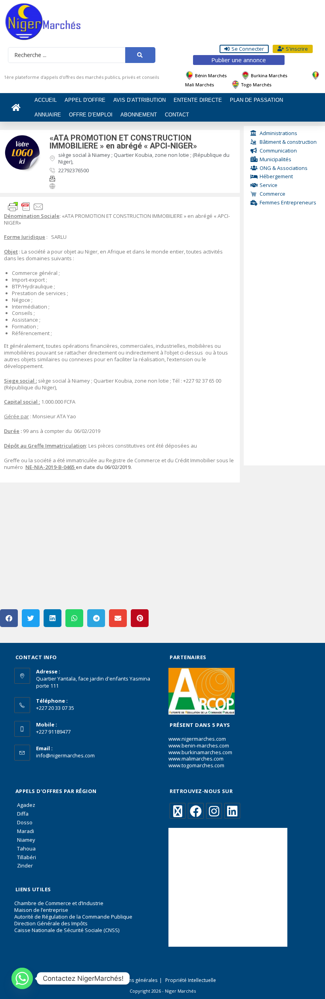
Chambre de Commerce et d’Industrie (58, 903)
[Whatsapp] (22, 978)
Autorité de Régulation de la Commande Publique (73, 916)
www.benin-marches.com (198, 745)
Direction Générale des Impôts (51, 923)
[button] (9, 618)
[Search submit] (140, 55)
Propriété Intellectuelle (190, 980)
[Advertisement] (284, 342)
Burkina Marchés (269, 75)
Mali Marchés (199, 85)
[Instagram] (214, 811)
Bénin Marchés (211, 75)
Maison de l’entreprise (41, 909)
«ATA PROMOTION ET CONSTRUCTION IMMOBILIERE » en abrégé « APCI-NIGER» (123, 142)
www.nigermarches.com (197, 738)
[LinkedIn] (232, 811)
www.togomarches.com (196, 765)
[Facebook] (196, 811)
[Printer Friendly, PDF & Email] (26, 206)
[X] (177, 811)
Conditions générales (133, 980)
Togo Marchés (256, 85)
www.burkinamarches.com (200, 752)
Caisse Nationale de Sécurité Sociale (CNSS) (66, 930)
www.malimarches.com (196, 758)
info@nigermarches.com (65, 755)
